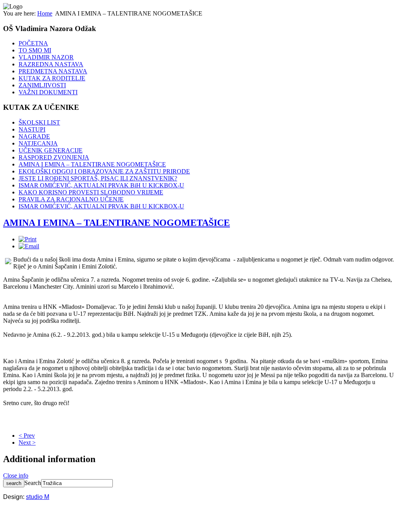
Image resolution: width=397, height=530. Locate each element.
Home (44, 13)
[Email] (29, 246)
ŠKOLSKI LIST (39, 122)
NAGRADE (34, 136)
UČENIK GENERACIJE (51, 150)
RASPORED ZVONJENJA (54, 157)
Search (32, 483)
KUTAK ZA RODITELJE (52, 78)
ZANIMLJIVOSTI (42, 85)
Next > (27, 442)
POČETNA (33, 43)
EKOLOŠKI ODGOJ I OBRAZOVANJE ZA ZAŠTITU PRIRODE (104, 171)
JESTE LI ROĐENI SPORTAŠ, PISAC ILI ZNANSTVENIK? (98, 178)
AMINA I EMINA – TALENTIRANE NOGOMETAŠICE (92, 164)
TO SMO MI (35, 50)
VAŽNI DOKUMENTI (48, 92)
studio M (37, 497)
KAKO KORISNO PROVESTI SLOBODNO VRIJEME (91, 192)
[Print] (27, 239)
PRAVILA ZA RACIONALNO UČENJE (71, 199)
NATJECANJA (38, 143)
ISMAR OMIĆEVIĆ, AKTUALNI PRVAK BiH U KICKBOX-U (101, 185)
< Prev (27, 435)
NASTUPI (32, 129)
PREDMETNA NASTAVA (53, 71)
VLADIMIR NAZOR (46, 57)
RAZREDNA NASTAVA (51, 64)
